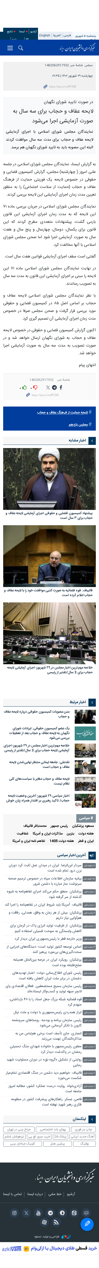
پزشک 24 (60, 1198)
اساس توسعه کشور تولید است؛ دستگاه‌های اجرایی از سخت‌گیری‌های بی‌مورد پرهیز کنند (44, 1011)
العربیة (57, 35)
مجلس (89, 65)
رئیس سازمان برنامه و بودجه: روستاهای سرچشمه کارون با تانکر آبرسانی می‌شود (47, 1085)
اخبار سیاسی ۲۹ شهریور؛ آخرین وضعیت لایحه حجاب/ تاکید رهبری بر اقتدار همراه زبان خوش (37, 860)
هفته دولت (86, 895)
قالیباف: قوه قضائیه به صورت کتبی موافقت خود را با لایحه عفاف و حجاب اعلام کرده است (48, 655)
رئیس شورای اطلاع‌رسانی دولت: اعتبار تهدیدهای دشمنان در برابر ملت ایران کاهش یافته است (47, 1037)
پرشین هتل (57, 1205)
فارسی (67, 35)
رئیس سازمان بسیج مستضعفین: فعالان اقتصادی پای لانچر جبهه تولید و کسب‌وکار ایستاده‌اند (44, 1050)
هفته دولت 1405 (61, 903)
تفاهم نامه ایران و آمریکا (28, 903)
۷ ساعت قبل (89, 1122)
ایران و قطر (86, 903)
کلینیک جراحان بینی (22, 1205)
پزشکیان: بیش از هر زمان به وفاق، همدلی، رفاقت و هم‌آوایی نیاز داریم (45, 977)
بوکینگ (84, 1205)
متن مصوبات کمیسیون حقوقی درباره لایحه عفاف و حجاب (36, 776)
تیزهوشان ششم (14, 1198)
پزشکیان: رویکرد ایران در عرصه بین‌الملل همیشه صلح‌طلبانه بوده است (47, 1024)
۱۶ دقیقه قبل (89, 927)
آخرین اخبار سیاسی (71, 917)
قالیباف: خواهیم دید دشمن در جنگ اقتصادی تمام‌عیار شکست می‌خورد (44, 1137)
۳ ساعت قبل (89, 1009)
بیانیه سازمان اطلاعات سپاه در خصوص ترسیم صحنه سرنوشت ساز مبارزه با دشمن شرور (45, 943)
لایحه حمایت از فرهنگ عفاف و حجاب (62, 474)
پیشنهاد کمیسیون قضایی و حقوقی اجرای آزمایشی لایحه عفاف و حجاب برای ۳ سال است (49, 578)
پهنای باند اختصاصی (53, 1191)
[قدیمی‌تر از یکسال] (49, 541)
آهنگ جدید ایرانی (83, 1198)
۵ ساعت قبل (89, 1035)
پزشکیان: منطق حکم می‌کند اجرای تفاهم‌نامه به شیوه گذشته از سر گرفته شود (44, 956)
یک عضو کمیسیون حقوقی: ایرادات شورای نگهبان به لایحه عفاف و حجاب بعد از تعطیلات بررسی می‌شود (39, 795)
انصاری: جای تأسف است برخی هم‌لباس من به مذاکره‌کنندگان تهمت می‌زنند (48, 1098)
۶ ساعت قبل (89, 1075)
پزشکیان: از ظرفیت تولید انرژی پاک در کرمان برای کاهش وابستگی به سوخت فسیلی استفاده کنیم (46, 990)
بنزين (70, 895)
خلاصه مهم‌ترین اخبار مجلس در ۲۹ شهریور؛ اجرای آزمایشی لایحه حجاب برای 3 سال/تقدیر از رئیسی (50, 732)
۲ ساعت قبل (89, 975)
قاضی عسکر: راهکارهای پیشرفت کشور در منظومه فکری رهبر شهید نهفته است (46, 1164)
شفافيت (23, 895)
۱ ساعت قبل (89, 954)
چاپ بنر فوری (83, 1191)
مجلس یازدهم (78, 487)
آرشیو (33, 31)
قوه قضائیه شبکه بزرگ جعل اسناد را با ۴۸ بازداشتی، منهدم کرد (45, 1064)
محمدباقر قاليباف (34, 888)
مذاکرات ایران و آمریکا (48, 895)
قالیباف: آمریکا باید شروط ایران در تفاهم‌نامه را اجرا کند (43, 967)
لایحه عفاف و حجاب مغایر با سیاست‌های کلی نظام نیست (39, 843)
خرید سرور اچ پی (39, 1198)
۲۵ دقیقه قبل (89, 941)
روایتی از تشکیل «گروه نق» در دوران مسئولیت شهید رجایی (44, 1124)
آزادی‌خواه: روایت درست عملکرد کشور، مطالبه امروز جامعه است (45, 1150)
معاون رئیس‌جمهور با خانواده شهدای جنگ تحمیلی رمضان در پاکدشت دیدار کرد (46, 1111)
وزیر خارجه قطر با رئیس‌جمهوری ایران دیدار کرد (48, 1001)
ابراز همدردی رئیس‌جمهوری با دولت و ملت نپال (47, 1074)
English (44, 35)
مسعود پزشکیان (83, 888)
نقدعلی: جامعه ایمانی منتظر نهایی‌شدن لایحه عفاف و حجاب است (39, 827)
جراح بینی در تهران (19, 1191)
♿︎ (87, 1224)
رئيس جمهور (59, 888)
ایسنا (77, 48)
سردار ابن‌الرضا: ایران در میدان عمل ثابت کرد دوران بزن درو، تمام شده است (45, 930)
